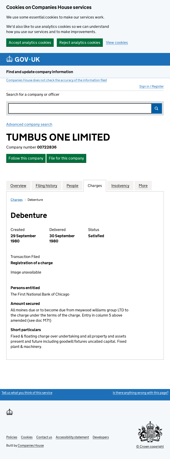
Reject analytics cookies (79, 42)
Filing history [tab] (46, 185)
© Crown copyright (150, 446)
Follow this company (25, 158)
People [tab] (72, 185)
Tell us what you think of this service (27, 393)
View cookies (117, 42)
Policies (11, 437)
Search (157, 108)
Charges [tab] (95, 185)
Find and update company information (39, 71)
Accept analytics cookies (30, 42)
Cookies (27, 437)
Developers (101, 437)
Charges (17, 200)
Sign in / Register (151, 86)
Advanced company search (29, 124)
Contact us (44, 437)
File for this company (66, 158)
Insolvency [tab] (120, 185)
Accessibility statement (72, 437)
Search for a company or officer (33, 94)
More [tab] (143, 185)
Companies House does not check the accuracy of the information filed (56, 80)
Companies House (31, 445)
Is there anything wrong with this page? (140, 393)
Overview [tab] (18, 185)
